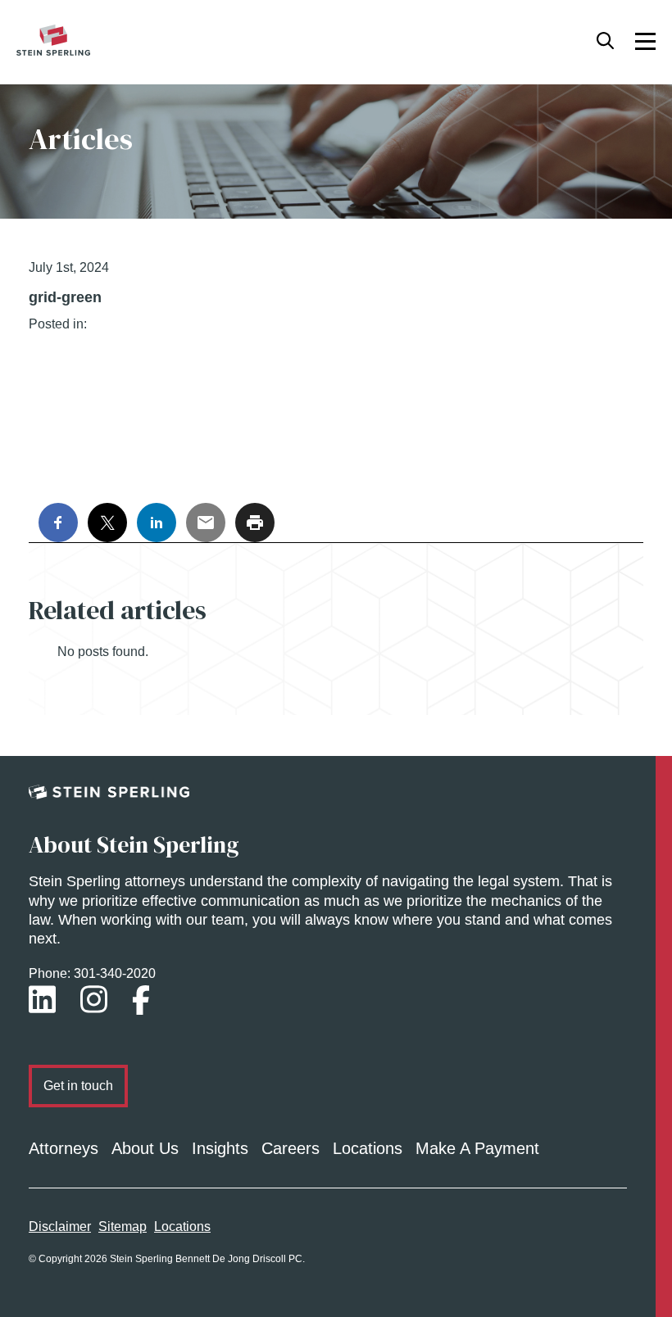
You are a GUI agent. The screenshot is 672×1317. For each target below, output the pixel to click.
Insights (220, 1148)
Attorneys (63, 1148)
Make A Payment (477, 1148)
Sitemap (122, 1226)
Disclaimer (60, 1226)
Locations (367, 1148)
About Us (145, 1148)
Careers (290, 1148)
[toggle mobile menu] (645, 40)
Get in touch (78, 1086)
